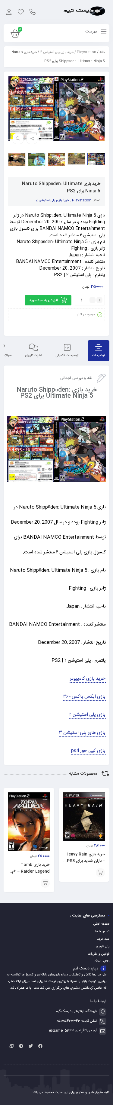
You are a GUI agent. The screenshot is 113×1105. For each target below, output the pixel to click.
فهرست (91, 31)
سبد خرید (103, 939)
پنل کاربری (102, 946)
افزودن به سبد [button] (100, 872)
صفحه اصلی (101, 924)
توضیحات (98, 355)
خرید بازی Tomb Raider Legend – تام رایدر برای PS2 (31, 871)
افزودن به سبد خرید (43, 300)
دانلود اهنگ (101, 961)
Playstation (86, 52)
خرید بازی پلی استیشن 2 (57, 52)
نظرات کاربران (33, 355)
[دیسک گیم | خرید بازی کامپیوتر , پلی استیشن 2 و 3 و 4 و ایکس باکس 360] (84, 12)
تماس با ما (102, 931)
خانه (102, 52)
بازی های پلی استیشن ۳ (82, 732)
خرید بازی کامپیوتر (87, 678)
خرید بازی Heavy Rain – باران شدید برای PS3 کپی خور (85, 861)
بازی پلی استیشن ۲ (87, 714)
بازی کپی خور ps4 (88, 751)
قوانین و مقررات (98, 954)
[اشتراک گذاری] (32, 138)
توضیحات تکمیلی (67, 355)
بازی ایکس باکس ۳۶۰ (84, 696)
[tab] (98, 350)
